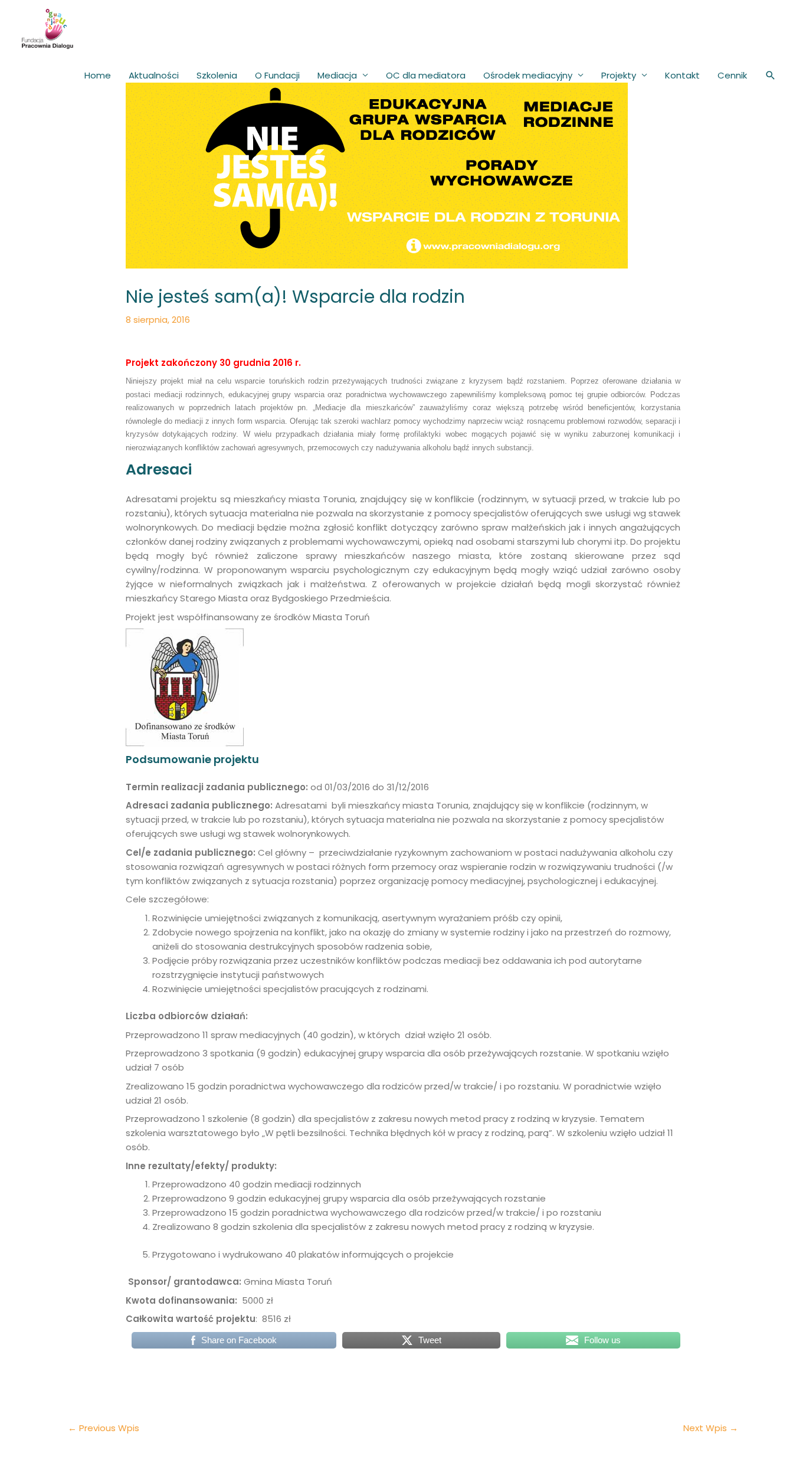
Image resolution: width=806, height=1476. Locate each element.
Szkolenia (216, 75)
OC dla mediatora (426, 75)
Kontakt (682, 75)
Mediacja (337, 75)
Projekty (618, 75)
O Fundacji (277, 75)
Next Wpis (710, 1428)
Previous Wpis (103, 1428)
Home (97, 75)
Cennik (732, 75)
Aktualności (154, 75)
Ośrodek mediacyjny (527, 75)
